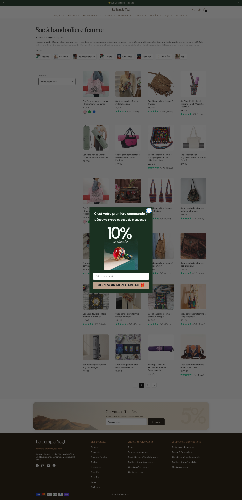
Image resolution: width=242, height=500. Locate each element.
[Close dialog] (148, 210)
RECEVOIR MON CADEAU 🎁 (121, 285)
